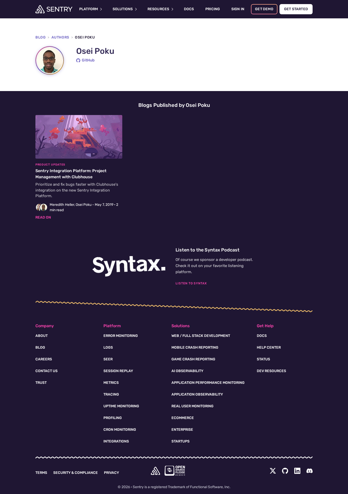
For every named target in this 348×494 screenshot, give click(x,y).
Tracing (111, 394)
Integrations (116, 441)
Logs (108, 347)
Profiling (112, 418)
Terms (41, 473)
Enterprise (182, 429)
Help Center (269, 347)
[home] (155, 471)
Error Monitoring (120, 336)
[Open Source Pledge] (174, 471)
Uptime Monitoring (121, 406)
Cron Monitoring (119, 429)
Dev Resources (271, 371)
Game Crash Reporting (193, 359)
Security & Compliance (75, 473)
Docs (262, 336)
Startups (180, 441)
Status (263, 359)
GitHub (88, 60)
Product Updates (50, 164)
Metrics (111, 383)
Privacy (111, 473)
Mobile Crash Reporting (194, 347)
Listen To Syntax (191, 283)
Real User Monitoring (192, 406)
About (41, 336)
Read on (43, 217)
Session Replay (118, 371)
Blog (40, 37)
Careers (43, 359)
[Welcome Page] (53, 9)
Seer (108, 359)
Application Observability (197, 394)
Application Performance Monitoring (208, 383)
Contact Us (46, 371)
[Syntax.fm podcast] (128, 266)
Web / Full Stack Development (200, 336)
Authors (60, 37)
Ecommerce (182, 418)
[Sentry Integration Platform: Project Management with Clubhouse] (78, 167)
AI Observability (187, 371)
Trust (41, 383)
